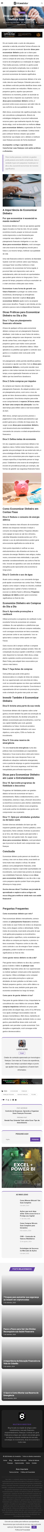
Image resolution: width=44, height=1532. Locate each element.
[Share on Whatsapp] (10, 1100)
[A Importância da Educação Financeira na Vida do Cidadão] (22, 1353)
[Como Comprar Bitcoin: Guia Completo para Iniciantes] (11, 1227)
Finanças (10, 1463)
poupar (33, 1095)
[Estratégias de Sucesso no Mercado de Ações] (11, 1251)
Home (5, 1460)
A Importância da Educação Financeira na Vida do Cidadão (22, 1362)
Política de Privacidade (28, 1472)
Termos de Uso (14, 1472)
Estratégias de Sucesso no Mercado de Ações (29, 1249)
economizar (14, 1091)
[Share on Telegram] (13, 1100)
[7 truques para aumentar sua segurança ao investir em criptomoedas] (22, 1289)
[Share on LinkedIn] (8, 1100)
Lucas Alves (16, 22)
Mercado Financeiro (20, 1460)
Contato (34, 1463)
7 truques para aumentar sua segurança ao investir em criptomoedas (21, 1298)
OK (34, 1527)
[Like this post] (3, 1100)
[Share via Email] (15, 1100)
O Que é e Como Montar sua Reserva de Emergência (21, 1394)
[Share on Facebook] (6, 1100)
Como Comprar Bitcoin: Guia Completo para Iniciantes (29, 1225)
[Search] (42, 3)
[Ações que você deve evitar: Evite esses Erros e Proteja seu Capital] (11, 1215)
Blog (10, 1460)
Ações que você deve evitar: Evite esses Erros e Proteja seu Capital (30, 1213)
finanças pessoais (8, 1095)
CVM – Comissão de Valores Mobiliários (27, 1237)
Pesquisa (35, 1139)
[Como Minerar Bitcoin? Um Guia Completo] (11, 1203)
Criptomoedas (19, 1463)
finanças (24, 1091)
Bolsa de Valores (34, 1460)
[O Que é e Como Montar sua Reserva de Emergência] (22, 1385)
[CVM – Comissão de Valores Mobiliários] (11, 1239)
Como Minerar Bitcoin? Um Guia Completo (30, 1201)
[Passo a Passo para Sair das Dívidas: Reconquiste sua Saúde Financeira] (22, 1321)
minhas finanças (23, 1095)
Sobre (28, 1463)
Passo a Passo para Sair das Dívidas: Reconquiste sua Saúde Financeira (20, 1330)
